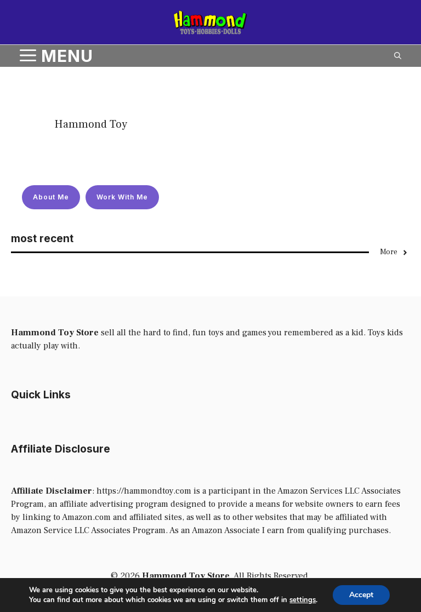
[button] (397, 56)
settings (302, 600)
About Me (51, 197)
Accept (361, 595)
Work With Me (122, 197)
